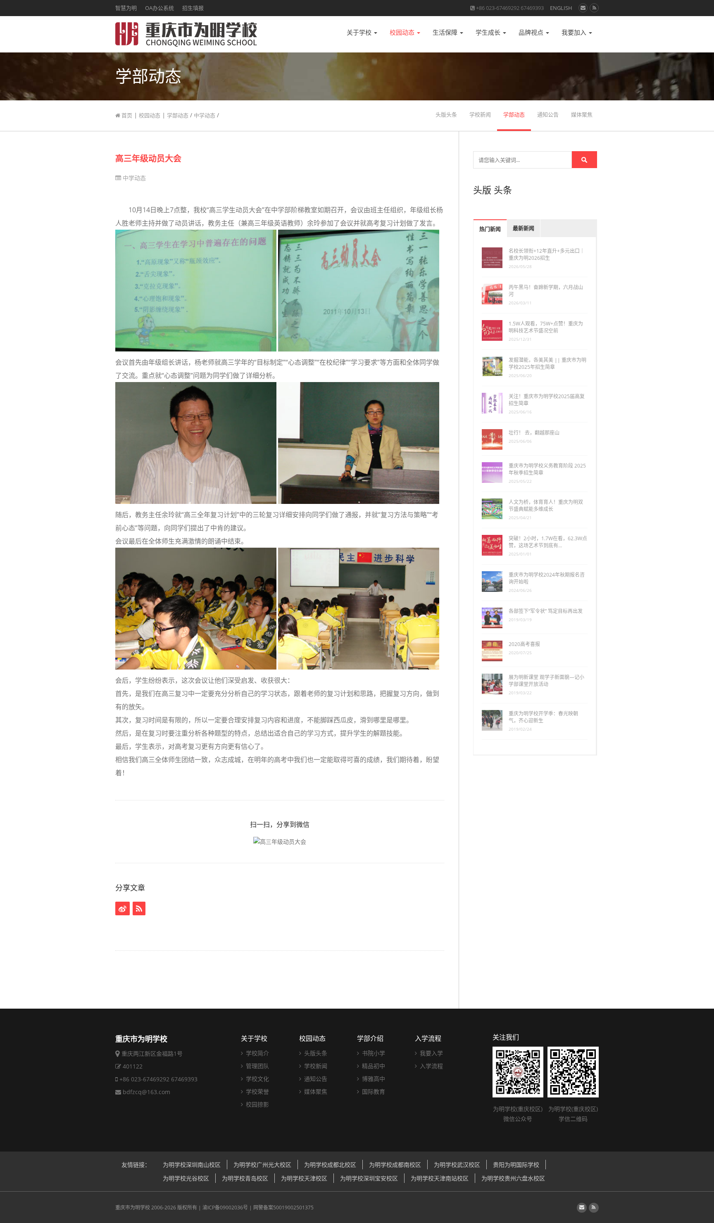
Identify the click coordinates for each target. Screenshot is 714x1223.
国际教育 (372, 1091)
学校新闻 (480, 115)
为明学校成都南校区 (395, 1164)
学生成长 (489, 32)
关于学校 (360, 32)
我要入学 (430, 1053)
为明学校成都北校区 (330, 1164)
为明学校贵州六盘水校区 (513, 1178)
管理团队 (256, 1066)
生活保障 (446, 32)
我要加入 (575, 32)
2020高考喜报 (524, 644)
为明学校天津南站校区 (440, 1178)
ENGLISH (561, 8)
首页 (126, 115)
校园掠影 (256, 1104)
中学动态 (204, 115)
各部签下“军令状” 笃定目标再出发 (546, 611)
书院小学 (372, 1053)
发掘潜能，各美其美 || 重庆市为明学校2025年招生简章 (547, 363)
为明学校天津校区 (304, 1178)
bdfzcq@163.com (146, 1092)
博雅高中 (372, 1079)
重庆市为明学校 (132, 1207)
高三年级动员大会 (148, 158)
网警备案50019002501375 (283, 1207)
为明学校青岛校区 (245, 1178)
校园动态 (403, 32)
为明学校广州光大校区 (262, 1164)
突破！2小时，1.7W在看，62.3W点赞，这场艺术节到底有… (548, 542)
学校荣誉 (256, 1091)
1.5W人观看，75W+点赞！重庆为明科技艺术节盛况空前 (546, 327)
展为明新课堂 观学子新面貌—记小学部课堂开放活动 (546, 681)
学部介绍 (370, 1038)
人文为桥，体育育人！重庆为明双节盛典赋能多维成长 (546, 506)
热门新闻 (490, 229)
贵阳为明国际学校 (516, 1164)
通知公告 (548, 115)
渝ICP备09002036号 (225, 1207)
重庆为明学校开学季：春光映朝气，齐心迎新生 (543, 717)
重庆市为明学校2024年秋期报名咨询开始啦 (547, 578)
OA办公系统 (159, 8)
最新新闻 (523, 228)
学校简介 (256, 1053)
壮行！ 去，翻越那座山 (534, 432)
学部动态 (177, 115)
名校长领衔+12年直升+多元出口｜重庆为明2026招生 (547, 254)
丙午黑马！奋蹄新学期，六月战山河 (546, 291)
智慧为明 (126, 8)
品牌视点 (532, 32)
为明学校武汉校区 (457, 1164)
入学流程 (428, 1038)
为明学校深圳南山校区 (192, 1164)
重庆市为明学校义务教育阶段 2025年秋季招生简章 (547, 469)
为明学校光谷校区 (186, 1178)
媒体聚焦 (582, 115)
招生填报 (193, 8)
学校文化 (256, 1079)
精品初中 (372, 1066)
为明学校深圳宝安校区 (369, 1178)
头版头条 (446, 115)
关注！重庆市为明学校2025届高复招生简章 (547, 400)
